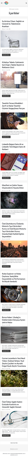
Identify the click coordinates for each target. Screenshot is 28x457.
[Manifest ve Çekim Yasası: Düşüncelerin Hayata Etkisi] (14, 200)
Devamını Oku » (6, 54)
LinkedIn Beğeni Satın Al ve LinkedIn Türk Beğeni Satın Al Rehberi (13, 147)
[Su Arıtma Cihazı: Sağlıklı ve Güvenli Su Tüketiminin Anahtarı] (14, 38)
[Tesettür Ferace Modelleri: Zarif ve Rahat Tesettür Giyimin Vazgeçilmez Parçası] (14, 120)
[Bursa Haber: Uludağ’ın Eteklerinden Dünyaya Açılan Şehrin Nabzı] (14, 335)
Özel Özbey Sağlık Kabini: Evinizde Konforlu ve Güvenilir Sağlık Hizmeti (12, 404)
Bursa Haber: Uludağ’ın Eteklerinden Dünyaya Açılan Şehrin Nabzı (13, 320)
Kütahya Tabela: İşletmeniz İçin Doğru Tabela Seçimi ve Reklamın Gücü (13, 65)
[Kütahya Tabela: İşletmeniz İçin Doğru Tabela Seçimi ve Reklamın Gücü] (14, 79)
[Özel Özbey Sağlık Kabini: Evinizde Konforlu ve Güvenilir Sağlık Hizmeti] (14, 419)
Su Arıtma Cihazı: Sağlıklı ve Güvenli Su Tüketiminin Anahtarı (13, 23)
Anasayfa (12, 9)
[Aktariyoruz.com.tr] (6, 3)
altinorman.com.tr (6, 453)
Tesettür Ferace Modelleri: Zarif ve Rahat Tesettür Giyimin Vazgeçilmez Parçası (13, 105)
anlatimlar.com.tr (14, 455)
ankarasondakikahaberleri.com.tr (18, 453)
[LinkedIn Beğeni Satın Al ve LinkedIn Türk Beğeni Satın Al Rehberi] (14, 161)
